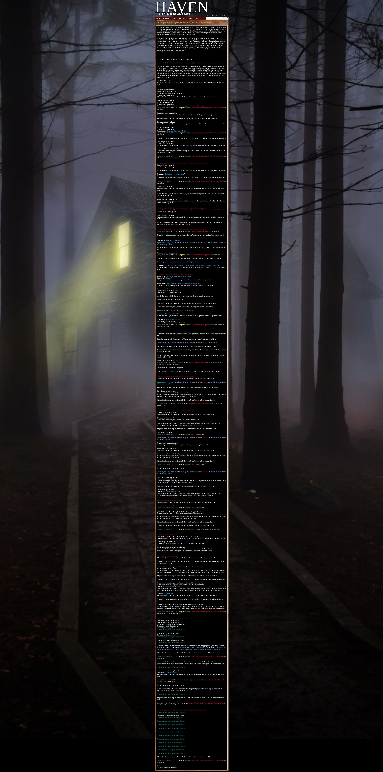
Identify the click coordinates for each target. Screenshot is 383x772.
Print (223, 15)
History (218, 15)
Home (158, 18)
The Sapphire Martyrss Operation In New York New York (185, 22)
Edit (213, 15)
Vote (196, 18)
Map (174, 18)
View (208, 15)
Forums (182, 18)
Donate (190, 18)
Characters (166, 18)
